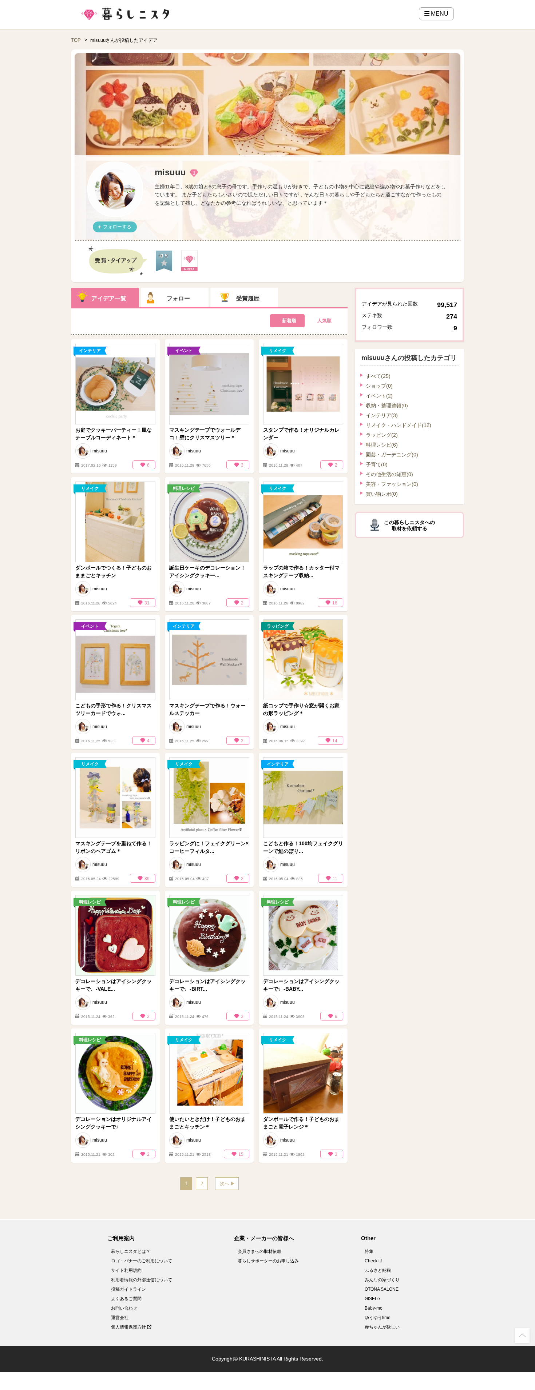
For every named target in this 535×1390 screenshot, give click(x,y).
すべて (378, 376)
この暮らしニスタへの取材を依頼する (409, 525)
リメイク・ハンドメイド (398, 425)
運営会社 (119, 1317)
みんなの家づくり (382, 1279)
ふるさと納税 (378, 1270)
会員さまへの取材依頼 (259, 1251)
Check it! (373, 1260)
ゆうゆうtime (378, 1317)
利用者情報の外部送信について (141, 1279)
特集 (369, 1251)
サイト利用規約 (126, 1270)
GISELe (372, 1298)
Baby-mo (374, 1308)
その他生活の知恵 (389, 474)
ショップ (379, 386)
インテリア (382, 415)
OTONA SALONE (382, 1289)
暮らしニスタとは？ (130, 1251)
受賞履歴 (247, 298)
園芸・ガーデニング (392, 455)
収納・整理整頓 (387, 405)
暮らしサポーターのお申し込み (268, 1260)
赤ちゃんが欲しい (382, 1327)
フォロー (178, 298)
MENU (438, 14)
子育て (377, 464)
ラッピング (382, 435)
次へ (224, 1183)
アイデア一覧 (108, 298)
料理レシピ (382, 445)
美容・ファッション (392, 484)
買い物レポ (382, 494)
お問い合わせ (124, 1308)
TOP (76, 40)
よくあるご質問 (126, 1298)
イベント (379, 396)
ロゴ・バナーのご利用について (141, 1260)
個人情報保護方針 (129, 1327)
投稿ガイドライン (128, 1289)
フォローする (117, 226)
